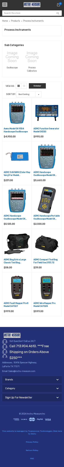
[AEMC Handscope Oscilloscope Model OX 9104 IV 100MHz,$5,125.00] (17, 200)
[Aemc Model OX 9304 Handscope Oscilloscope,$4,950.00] (17, 113)
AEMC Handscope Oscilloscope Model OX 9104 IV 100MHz (14, 217)
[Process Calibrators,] (32, 56)
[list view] (24, 86)
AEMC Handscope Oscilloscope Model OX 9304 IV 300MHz (44, 174)
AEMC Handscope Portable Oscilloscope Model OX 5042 (46, 217)
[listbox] (29, 94)
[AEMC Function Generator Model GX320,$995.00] (46, 113)
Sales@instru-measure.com (21, 371)
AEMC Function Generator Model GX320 (46, 130)
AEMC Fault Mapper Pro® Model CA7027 (16, 304)
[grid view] (18, 86)
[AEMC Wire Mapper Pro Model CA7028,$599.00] (46, 287)
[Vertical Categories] (4, 4)
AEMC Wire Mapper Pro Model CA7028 (44, 304)
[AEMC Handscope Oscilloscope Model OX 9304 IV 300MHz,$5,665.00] (46, 156)
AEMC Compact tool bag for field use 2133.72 (45, 261)
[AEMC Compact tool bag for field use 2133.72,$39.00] (46, 244)
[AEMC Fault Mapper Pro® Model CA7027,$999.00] (17, 287)
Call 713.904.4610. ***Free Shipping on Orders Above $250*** (29, 352)
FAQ (32, 458)
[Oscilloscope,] (12, 56)
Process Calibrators (32, 69)
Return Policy (32, 450)
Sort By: (11, 94)
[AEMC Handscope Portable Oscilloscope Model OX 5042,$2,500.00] (46, 200)
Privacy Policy (32, 442)
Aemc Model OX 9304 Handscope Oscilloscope (16, 130)
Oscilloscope (12, 67)
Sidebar (37, 86)
